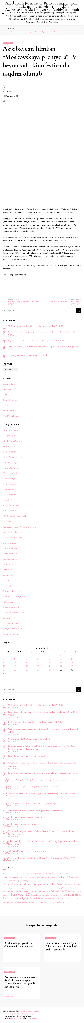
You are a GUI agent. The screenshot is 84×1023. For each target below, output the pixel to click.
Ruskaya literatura (11, 607)
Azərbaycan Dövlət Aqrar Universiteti (19, 527)
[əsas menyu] (3, 13)
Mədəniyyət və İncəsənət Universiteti (66, 881)
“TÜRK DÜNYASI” (49, 902)
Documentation (9, 384)
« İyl (4, 680)
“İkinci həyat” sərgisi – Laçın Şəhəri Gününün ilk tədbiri (33, 786)
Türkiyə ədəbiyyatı (11, 634)
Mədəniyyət (7, 43)
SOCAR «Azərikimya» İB (13, 612)
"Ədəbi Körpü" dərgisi (12, 441)
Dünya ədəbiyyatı (10, 548)
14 (50, 662)
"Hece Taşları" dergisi (12, 457)
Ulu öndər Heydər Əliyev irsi (49, 888)
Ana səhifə (7, 521)
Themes (6, 405)
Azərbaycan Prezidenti (12, 537)
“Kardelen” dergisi (11, 505)
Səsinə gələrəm (23, 888)
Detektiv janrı (56, 877)
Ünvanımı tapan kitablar (41, 891)
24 (4, 670)
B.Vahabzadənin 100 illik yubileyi (12, 877)
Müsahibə (7, 586)
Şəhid (33, 895)
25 (15, 670)
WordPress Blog (10, 410)
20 (38, 666)
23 (72, 666)
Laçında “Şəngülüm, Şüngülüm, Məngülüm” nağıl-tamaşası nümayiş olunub (41, 779)
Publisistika (8, 602)
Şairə (74, 891)
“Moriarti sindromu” (37, 902)
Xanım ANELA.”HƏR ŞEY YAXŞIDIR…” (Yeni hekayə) (32, 803)
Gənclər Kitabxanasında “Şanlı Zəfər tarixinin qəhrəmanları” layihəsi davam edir (61, 946)
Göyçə (73, 877)
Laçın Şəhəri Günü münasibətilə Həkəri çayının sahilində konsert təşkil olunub (43, 773)
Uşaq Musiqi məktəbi (67, 888)
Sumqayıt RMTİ (9, 618)
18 (15, 666)
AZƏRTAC (7, 218)
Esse (65, 877)
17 (4, 666)
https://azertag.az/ (18, 275)
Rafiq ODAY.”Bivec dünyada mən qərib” (26, 817)
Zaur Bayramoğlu (22, 891)
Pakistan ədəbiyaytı (11, 591)
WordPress (35, 1019)
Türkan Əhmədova (34, 888)
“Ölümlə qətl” (59, 902)
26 (27, 670)
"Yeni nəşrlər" (9, 489)
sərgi (15, 888)
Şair (70, 891)
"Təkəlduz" (6, 874)
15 (61, 662)
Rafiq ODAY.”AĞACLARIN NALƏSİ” (25, 824)
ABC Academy (9, 510)
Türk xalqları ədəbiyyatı (13, 623)
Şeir (79, 891)
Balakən (26, 877)
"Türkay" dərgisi (10, 473)
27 (38, 670)
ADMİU (52, 873)
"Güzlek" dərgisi (10, 452)
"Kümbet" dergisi (10, 462)
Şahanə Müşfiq (59, 891)
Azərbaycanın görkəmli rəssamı (67, 874)
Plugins (6, 394)
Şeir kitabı (6, 895)
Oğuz (62, 884)
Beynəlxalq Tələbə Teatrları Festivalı (40, 877)
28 (50, 670)
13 (38, 662)
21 (50, 666)
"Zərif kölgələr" (9, 494)
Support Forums (10, 400)
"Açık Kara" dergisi (11, 430)
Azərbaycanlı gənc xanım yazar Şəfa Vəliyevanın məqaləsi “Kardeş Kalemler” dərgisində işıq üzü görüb (20, 981)
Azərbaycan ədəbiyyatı (13, 532)
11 (15, 662)
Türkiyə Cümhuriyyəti (12, 628)
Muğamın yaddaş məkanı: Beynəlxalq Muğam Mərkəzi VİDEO (35, 326)
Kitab (23, 880)
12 (27, 662)
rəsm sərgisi (8, 888)
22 (61, 666)
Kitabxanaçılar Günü (35, 881)
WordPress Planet (11, 416)
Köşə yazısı (7, 569)
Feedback (7, 389)
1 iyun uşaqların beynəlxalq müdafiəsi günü (24, 874)
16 (72, 662)
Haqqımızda (8, 564)
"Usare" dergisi (9, 478)
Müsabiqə (7, 580)
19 (27, 666)
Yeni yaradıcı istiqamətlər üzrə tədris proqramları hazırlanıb (35, 810)
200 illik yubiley (42, 874)
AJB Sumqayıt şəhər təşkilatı (15, 516)
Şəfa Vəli (20, 894)
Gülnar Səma (13, 881)
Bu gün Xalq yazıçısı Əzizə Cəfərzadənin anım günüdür (19, 944)
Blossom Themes (16, 1019)
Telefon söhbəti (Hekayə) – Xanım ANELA (27, 851)
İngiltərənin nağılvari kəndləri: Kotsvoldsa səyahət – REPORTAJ (36, 340)
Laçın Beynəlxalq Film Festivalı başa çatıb (27, 756)
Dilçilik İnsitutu (9, 543)
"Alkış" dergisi (9, 435)
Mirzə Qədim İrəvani (48, 881)
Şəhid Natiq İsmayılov (47, 895)
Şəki (61, 895)
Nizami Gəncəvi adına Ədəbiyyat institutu (31, 884)
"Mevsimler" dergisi (11, 468)
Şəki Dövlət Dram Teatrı (51, 899)
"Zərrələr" (7, 500)
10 (4, 662)
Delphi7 (5, 87)
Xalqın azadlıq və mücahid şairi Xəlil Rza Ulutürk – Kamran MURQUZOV (41, 858)
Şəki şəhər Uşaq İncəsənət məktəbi (19, 902)
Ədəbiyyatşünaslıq (11, 559)
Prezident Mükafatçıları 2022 (15, 596)
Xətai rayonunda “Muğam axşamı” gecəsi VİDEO (29, 355)
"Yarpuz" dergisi (10, 484)
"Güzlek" (6, 446)
